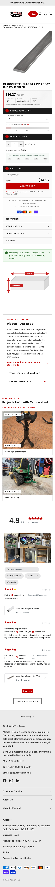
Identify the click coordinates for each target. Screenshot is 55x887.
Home (5, 25)
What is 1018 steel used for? (24, 373)
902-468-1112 (16, 761)
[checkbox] (11, 582)
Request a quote (11, 192)
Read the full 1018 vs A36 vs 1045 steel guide (24, 363)
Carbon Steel (16, 25)
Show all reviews (27, 701)
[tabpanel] (27, 631)
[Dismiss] (49, 252)
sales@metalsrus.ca (20, 772)
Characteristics (15, 234)
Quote (34, 14)
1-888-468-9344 (22, 766)
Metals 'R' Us (15, 880)
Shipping (10, 241)
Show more (27, 691)
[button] (51, 14)
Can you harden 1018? (21, 381)
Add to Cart (27, 186)
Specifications (14, 226)
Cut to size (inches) (15, 116)
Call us (31, 253)
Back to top (26, 716)
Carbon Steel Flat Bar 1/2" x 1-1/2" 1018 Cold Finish (23, 27)
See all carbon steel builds (18, 407)
